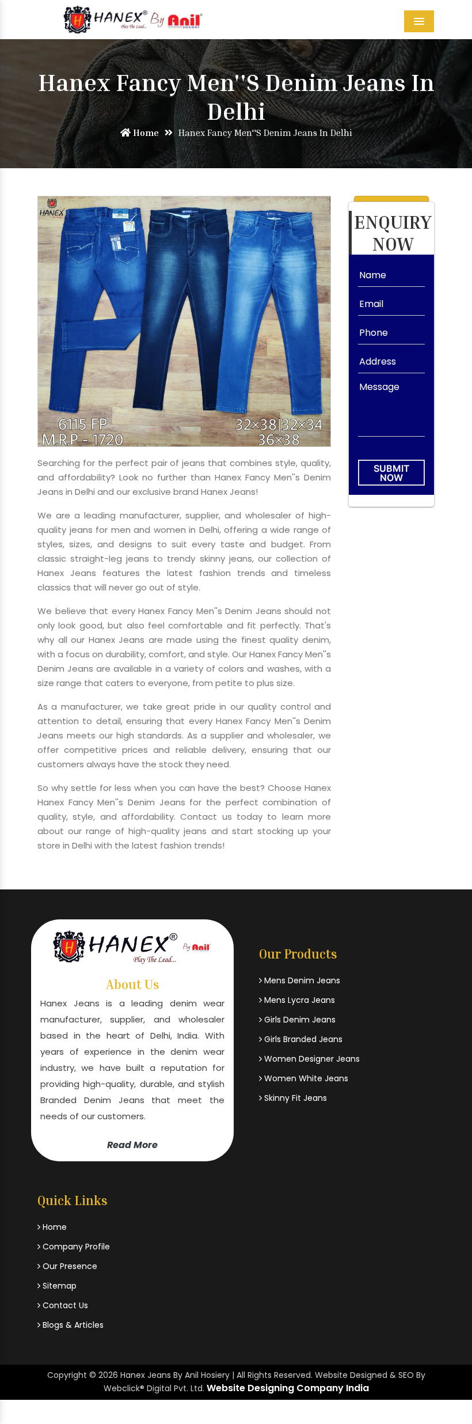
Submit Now (392, 473)
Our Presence (68, 1266)
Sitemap (58, 1286)
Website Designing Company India (288, 1388)
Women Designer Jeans (311, 1059)
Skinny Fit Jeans (294, 1098)
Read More (132, 1145)
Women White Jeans (305, 1078)
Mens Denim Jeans (301, 980)
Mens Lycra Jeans (298, 1000)
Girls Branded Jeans (302, 1039)
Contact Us (64, 1305)
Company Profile (75, 1246)
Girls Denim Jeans (299, 1019)
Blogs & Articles (72, 1325)
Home (145, 132)
